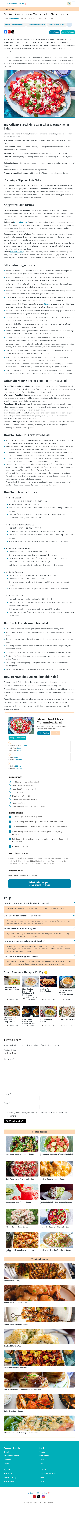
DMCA (42, 1481)
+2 (69, 25)
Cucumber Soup (17, 252)
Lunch (42, 1448)
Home (6, 9)
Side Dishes (44, 1456)
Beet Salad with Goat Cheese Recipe (20, 1154)
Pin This (55, 733)
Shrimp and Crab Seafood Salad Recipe (55, 1250)
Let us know (34, 885)
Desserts (7, 1460)
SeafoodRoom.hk (16, 4)
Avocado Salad (20, 222)
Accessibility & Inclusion (48, 1474)
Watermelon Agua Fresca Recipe (18, 1202)
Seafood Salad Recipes (57, 25)
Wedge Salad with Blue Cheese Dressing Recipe (56, 1203)
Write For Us (8, 1474)
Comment (9, 1059)
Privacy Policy (9, 1481)
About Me (7, 1470)
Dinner (6, 1463)
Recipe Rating (10, 1050)
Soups (42, 1460)
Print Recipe (54, 32)
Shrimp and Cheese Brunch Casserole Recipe (20, 1251)
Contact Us (43, 1470)
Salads (13, 9)
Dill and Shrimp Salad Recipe (17, 1227)
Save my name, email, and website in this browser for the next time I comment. (37, 1114)
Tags (41, 1463)
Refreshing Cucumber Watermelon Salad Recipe (56, 1155)
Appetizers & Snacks (12, 1448)
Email (7, 1103)
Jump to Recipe (68, 32)
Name (7, 1094)
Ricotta (47, 304)
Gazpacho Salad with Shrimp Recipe (54, 1227)
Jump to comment (17, 738)
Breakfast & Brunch (11, 1456)
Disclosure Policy (10, 1477)
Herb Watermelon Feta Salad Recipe (20, 1179)
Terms (42, 1477)
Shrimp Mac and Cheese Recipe (52, 1179)
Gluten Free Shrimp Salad (14, 25)
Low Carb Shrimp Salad (36, 25)
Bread (6, 1452)
